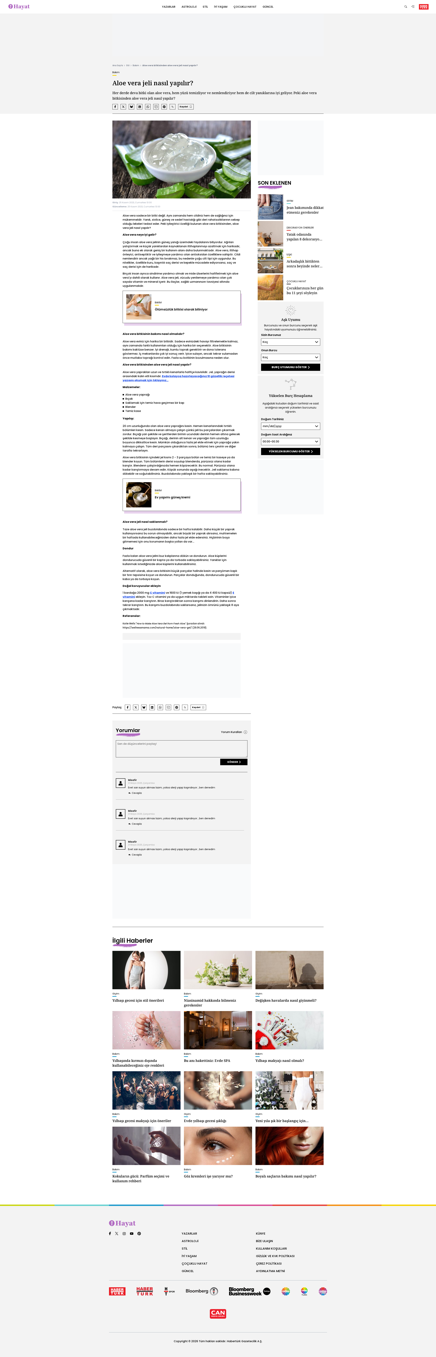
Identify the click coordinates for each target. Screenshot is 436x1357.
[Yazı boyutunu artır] (172, 106)
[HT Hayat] (218, 1224)
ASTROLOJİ (190, 1241)
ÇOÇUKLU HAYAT (194, 1263)
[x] (116, 1233)
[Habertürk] (117, 1291)
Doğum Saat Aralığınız (276, 434)
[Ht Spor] (169, 1291)
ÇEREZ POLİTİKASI (269, 1263)
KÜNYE (260, 1233)
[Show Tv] (286, 1291)
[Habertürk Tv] (145, 1291)
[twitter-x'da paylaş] (123, 106)
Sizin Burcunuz (271, 335)
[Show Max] (323, 1291)
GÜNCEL (188, 1271)
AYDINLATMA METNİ (270, 1271)
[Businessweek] (249, 1291)
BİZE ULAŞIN (264, 1241)
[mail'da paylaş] (156, 106)
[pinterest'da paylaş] (164, 106)
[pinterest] (139, 1233)
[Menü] (413, 7)
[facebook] (110, 1233)
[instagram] (124, 1233)
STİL (185, 1248)
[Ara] (405, 7)
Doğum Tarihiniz (272, 419)
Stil (127, 65)
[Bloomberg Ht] (202, 1291)
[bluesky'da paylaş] (131, 106)
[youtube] (131, 1233)
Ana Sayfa (117, 65)
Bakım (136, 65)
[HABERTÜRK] (423, 7)
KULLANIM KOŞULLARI (271, 1248)
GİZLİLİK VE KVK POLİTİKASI (275, 1256)
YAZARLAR (189, 1233)
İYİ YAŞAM (189, 1256)
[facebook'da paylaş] (115, 106)
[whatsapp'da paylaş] (148, 106)
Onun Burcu (269, 350)
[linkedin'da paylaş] (139, 106)
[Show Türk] (304, 1291)
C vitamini (157, 593)
